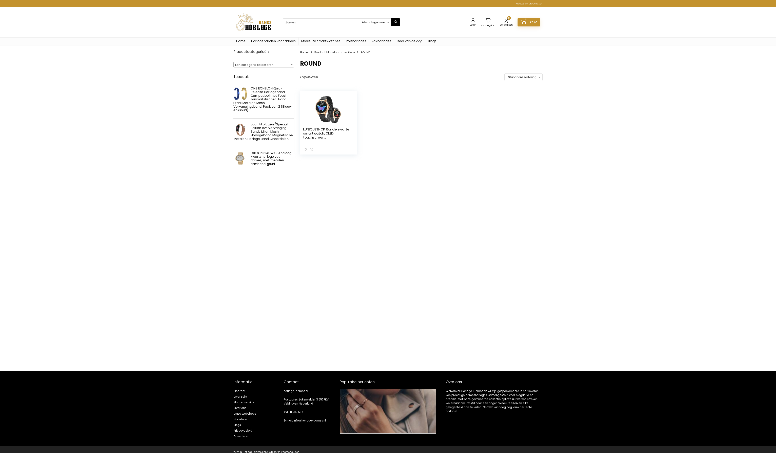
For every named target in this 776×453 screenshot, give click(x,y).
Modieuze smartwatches (320, 41)
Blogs (432, 41)
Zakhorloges (381, 41)
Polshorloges (356, 41)
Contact (240, 391)
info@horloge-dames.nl (310, 421)
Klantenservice (244, 402)
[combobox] (263, 64)
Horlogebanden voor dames (273, 41)
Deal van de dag (409, 41)
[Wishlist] (488, 20)
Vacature (240, 419)
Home (241, 41)
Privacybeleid (243, 431)
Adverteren (241, 436)
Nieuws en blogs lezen (529, 3)
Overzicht (240, 397)
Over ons (240, 408)
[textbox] (264, 65)
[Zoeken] (395, 22)
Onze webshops (245, 414)
